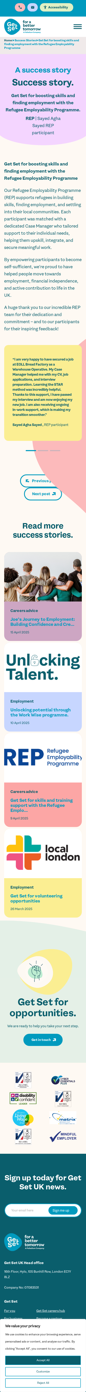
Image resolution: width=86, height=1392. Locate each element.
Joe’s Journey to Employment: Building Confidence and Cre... (42, 621)
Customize (43, 1371)
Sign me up (61, 1210)
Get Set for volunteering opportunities (36, 898)
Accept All (43, 1360)
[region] (43, 1355)
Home (8, 40)
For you (10, 1311)
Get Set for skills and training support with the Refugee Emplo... (41, 805)
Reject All (43, 1383)
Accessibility (58, 7)
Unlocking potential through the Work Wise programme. (40, 712)
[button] (31, 450)
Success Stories (25, 40)
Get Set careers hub (52, 1311)
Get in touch (41, 1040)
